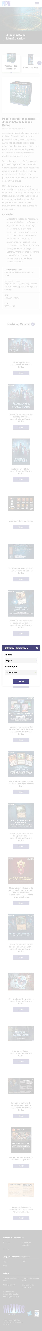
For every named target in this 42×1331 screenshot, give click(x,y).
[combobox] (19, 660)
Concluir (21, 681)
